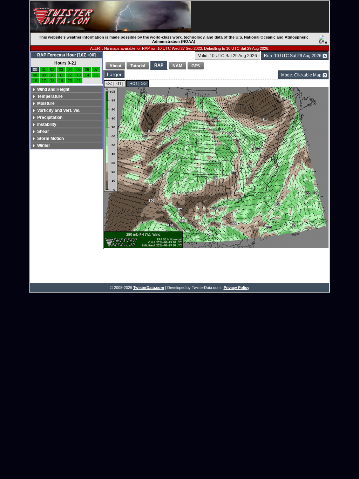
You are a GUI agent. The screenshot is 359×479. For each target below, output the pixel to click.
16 (35, 81)
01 (44, 69)
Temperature (50, 96)
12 (70, 75)
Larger (114, 74)
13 (78, 75)
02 (52, 69)
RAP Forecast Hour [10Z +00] (66, 55)
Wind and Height (53, 89)
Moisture (46, 103)
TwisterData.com (148, 287)
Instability (46, 124)
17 (44, 81)
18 (52, 81)
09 (44, 75)
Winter (43, 145)
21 (78, 81)
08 (35, 75)
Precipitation (49, 117)
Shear (43, 131)
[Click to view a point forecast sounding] (216, 168)
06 (87, 69)
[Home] (110, 17)
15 (96, 75)
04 (70, 69)
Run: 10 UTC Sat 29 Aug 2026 (292, 55)
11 (61, 75)
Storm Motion (50, 138)
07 (96, 69)
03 (61, 69)
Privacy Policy (236, 287)
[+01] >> (137, 83)
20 (70, 81)
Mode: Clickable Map (301, 75)
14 (87, 75)
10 (52, 75)
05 (78, 69)
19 (61, 81)
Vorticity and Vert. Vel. (58, 110)
